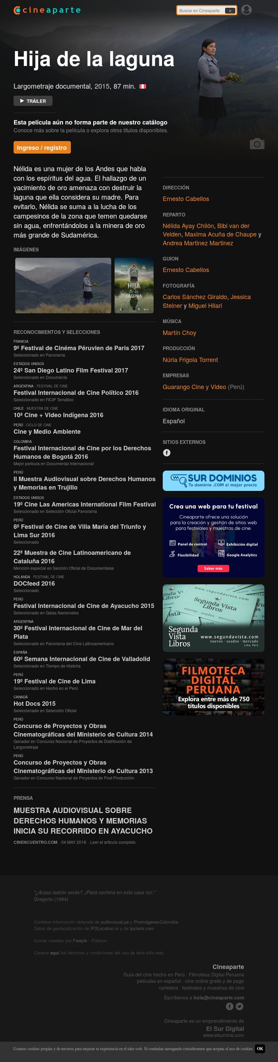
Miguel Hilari (205, 305)
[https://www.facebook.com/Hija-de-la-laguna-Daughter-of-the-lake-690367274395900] (167, 453)
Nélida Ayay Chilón (188, 225)
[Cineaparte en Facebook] (229, 1006)
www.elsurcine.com (223, 1035)
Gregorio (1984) (51, 899)
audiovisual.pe (115, 922)
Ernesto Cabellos (186, 198)
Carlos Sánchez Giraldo (195, 296)
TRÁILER (36, 101)
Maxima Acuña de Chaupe (221, 233)
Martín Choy (179, 332)
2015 (102, 86)
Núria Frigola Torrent (190, 359)
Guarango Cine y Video (194, 386)
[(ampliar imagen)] (63, 285)
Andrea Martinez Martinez (198, 242)
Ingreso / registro (42, 147)
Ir (230, 10)
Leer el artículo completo (113, 842)
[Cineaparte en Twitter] (239, 1006)
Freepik (80, 940)
